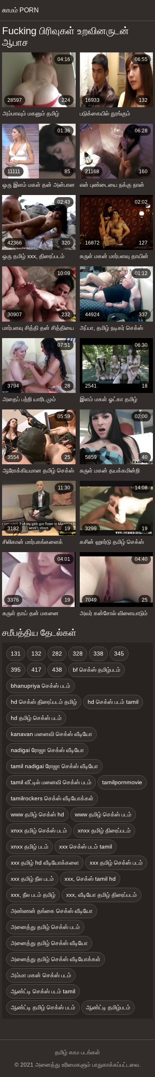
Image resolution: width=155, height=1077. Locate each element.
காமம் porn (20, 10)
